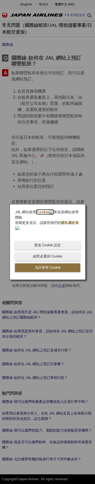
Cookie (43, 212)
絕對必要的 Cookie (47, 256)
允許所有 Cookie (48, 267)
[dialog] (48, 242)
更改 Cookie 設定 (47, 245)
